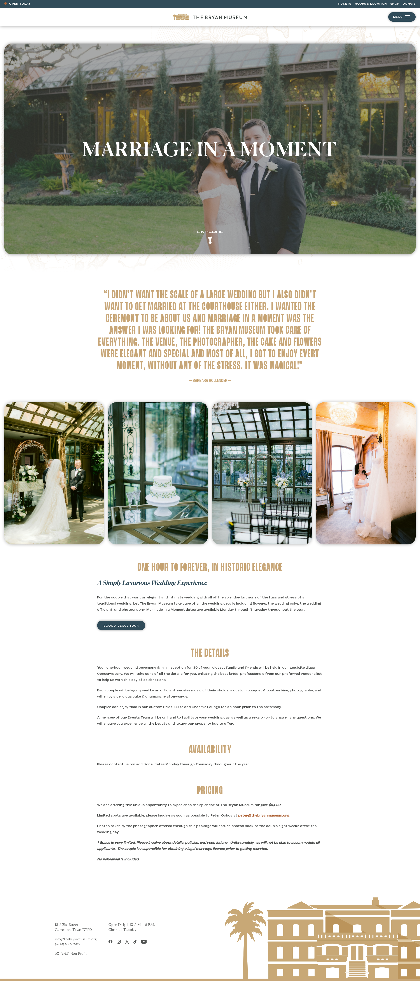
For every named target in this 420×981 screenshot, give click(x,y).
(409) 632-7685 (67, 944)
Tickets (344, 3)
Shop (394, 3)
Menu (398, 17)
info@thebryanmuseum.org (75, 939)
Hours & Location (371, 3)
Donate (409, 3)
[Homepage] (210, 17)
